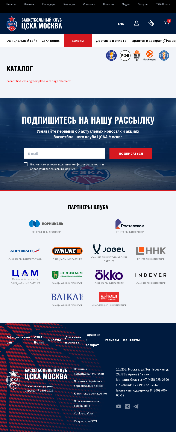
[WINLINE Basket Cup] (137, 55)
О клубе (142, 4)
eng (121, 23)
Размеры (112, 340)
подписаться (131, 153)
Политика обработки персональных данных (88, 383)
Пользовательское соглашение (86, 403)
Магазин (29, 4)
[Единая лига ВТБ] (111, 55)
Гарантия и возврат (146, 40)
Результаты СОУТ (85, 421)
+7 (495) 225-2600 (156, 379)
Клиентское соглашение (90, 393)
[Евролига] (149, 55)
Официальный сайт (21, 40)
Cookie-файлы (83, 413)
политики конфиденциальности (80, 164)
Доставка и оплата (111, 40)
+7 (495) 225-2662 (146, 385)
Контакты (131, 340)
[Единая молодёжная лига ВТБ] (164, 55)
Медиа (126, 4)
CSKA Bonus (163, 4)
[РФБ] (125, 55)
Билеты (11, 4)
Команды (69, 4)
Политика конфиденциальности (89, 371)
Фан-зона (89, 4)
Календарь (48, 4)
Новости (108, 4)
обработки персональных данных (52, 169)
